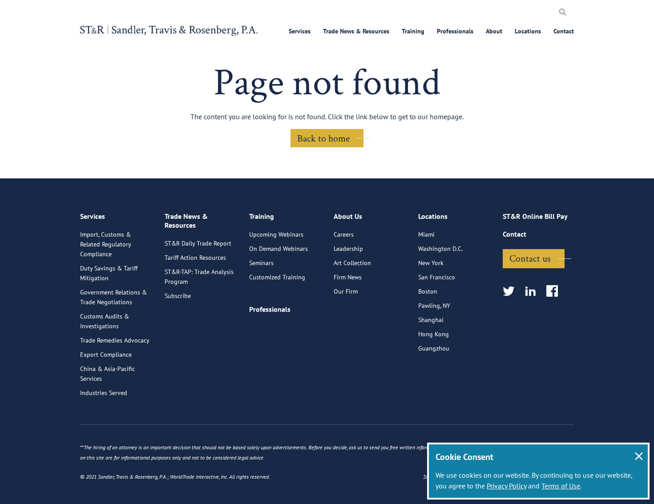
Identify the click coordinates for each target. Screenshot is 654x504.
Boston (427, 291)
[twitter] (511, 291)
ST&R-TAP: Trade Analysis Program (199, 277)
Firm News (348, 277)
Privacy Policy (506, 485)
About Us (348, 216)
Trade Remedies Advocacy (114, 340)
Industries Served (103, 393)
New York (431, 263)
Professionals (455, 31)
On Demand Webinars (278, 249)
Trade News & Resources (356, 31)
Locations (528, 31)
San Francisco (436, 277)
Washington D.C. (440, 249)
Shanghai (431, 320)
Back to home (323, 138)
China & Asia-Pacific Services (107, 374)
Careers (344, 234)
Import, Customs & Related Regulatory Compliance (105, 244)
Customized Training (277, 277)
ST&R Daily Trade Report (198, 243)
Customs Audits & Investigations (104, 321)
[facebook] (555, 291)
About (494, 31)
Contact (563, 31)
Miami (426, 234)
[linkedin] (533, 291)
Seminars (261, 263)
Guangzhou (433, 348)
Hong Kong (433, 334)
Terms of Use (560, 485)
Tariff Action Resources (195, 258)
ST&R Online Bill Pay (535, 216)
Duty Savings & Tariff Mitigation (108, 273)
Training (413, 31)
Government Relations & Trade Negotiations (113, 297)
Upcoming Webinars (276, 234)
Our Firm (346, 291)
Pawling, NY (434, 306)
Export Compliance (106, 355)
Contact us (530, 258)
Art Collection (352, 263)
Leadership (348, 249)
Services (300, 31)
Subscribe (178, 296)
